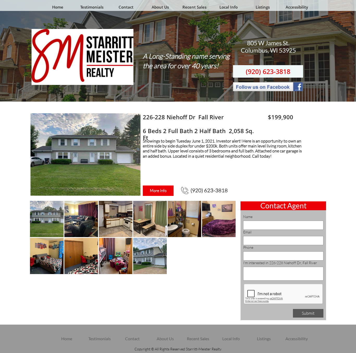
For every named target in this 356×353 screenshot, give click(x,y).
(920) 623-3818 (268, 71)
